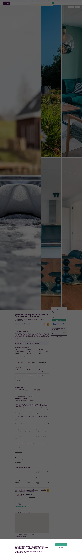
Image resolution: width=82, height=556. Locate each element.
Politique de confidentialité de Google (35, 548)
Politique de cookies (21, 548)
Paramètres (61, 547)
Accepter (61, 544)
